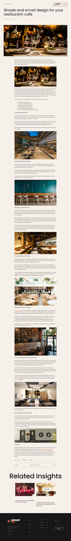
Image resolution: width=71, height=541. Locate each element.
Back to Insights (35, 464)
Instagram (42, 522)
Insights (29, 532)
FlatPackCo (42, 527)
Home (29, 520)
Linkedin (42, 519)
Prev (17, 464)
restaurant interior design (47, 449)
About (29, 528)
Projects (30, 524)
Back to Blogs (8, 4)
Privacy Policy (9, 534)
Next (54, 464)
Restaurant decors (18, 310)
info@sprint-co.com (57, 520)
